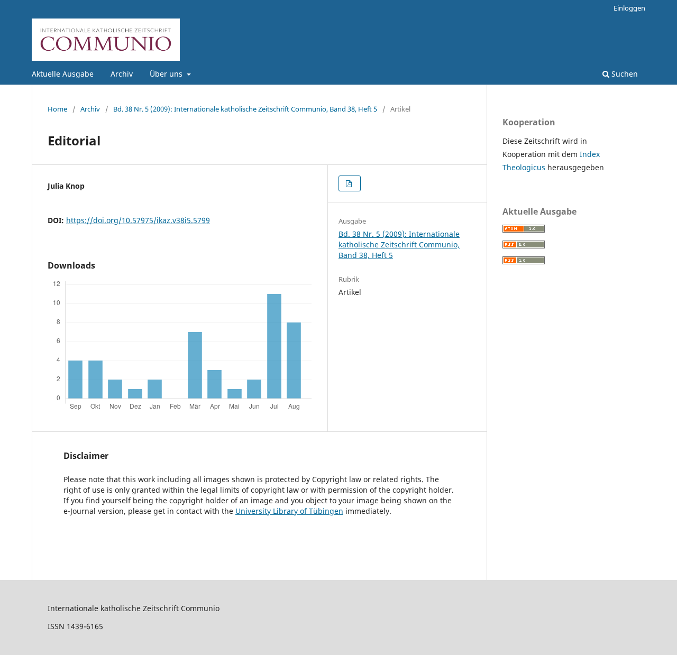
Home (57, 109)
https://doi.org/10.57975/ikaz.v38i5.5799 (138, 220)
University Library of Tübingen (289, 511)
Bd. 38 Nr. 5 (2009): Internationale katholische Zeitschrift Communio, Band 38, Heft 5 (245, 109)
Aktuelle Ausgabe (63, 74)
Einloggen (629, 8)
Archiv (122, 74)
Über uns (167, 74)
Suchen (623, 74)
